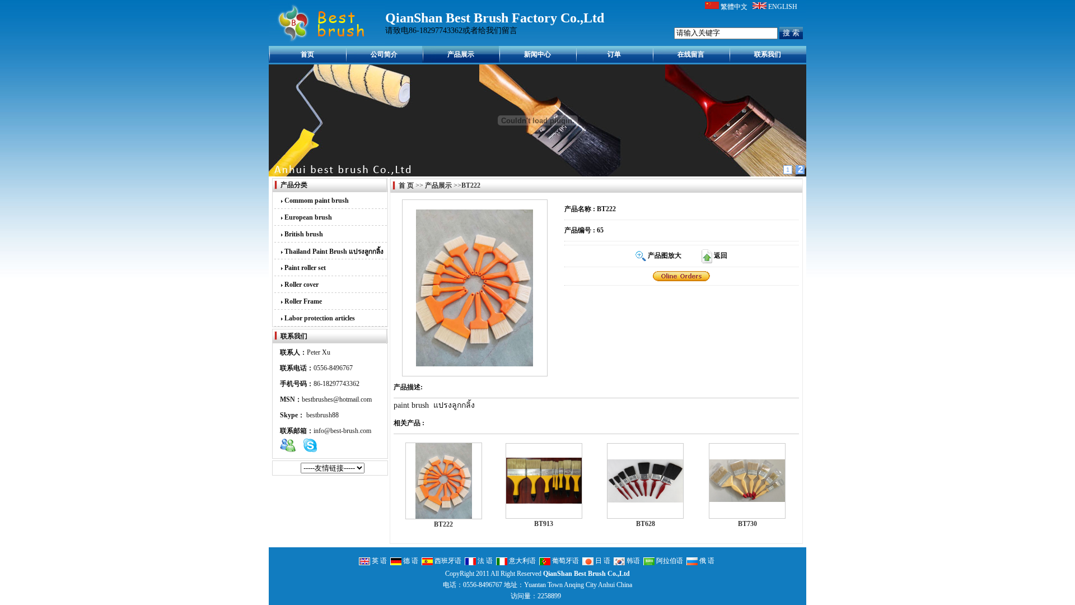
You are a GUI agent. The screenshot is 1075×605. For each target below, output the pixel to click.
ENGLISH (782, 7)
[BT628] (645, 500)
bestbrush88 (322, 415)
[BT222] (681, 276)
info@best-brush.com (342, 431)
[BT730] (747, 500)
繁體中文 (734, 7)
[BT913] (544, 501)
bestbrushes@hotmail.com (337, 399)
